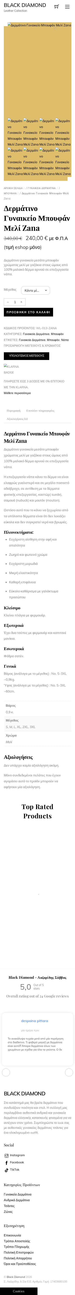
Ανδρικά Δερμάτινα (17, 1200)
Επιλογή (20, 931)
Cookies (18, 1291)
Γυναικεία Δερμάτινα (42, 188)
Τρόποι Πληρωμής (16, 1247)
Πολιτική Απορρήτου (18, 1258)
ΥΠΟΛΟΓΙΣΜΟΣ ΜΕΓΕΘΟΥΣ (26, 355)
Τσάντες (9, 1206)
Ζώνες (8, 1212)
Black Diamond (16, 1276)
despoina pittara (34, 1021)
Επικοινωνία (12, 1235)
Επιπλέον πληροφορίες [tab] (40, 410)
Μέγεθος (10, 289)
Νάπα (65, 340)
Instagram (17, 1155)
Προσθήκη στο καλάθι (28, 312)
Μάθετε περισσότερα (17, 393)
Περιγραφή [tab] (14, 410)
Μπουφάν (10, 193)
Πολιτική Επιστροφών (19, 1252)
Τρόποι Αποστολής (17, 1241)
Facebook (16, 1162)
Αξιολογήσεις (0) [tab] (17, 419)
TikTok (14, 1169)
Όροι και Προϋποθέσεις (20, 1264)
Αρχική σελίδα (13, 188)
